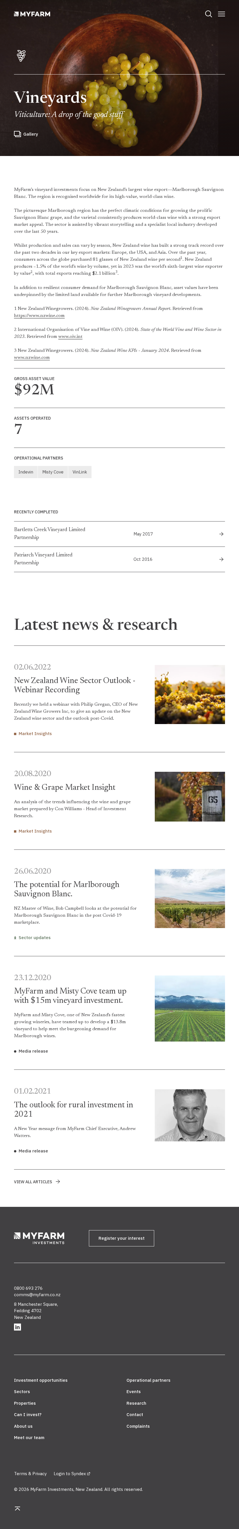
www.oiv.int (70, 336)
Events (133, 1391)
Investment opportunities (41, 1380)
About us (23, 1426)
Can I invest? (27, 1414)
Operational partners (148, 1380)
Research (136, 1403)
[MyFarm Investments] (44, 1239)
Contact (134, 1414)
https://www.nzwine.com (39, 315)
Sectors (22, 1391)
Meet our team (29, 1437)
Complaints (138, 1426)
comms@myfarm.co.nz (37, 1294)
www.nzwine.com (32, 357)
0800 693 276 (28, 1288)
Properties (25, 1403)
